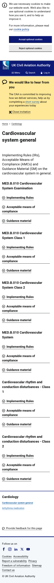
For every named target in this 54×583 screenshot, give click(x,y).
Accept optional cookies (30, 39)
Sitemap (37, 565)
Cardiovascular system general (17, 503)
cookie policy (21, 29)
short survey (32, 101)
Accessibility (20, 556)
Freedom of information (16, 565)
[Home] (5, 65)
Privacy (32, 561)
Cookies (7, 556)
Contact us (8, 570)
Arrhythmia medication (13, 508)
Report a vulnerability (14, 561)
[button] (20, 111)
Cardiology (16, 124)
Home (5, 124)
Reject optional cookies (30, 48)
